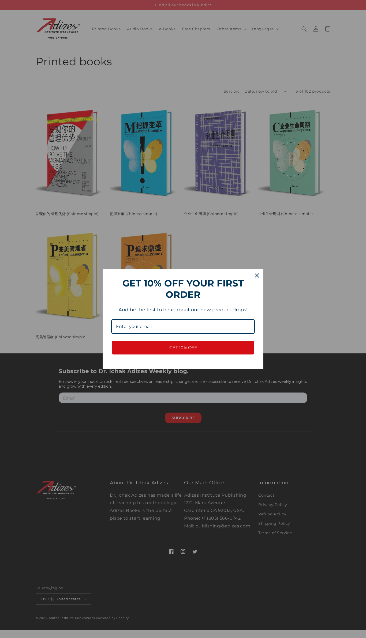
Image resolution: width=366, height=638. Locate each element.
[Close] (257, 275)
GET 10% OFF (183, 347)
